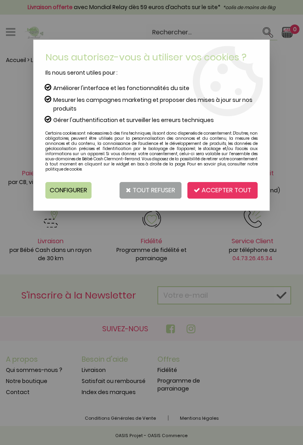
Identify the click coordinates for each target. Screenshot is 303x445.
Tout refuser (153, 190)
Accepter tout (225, 190)
